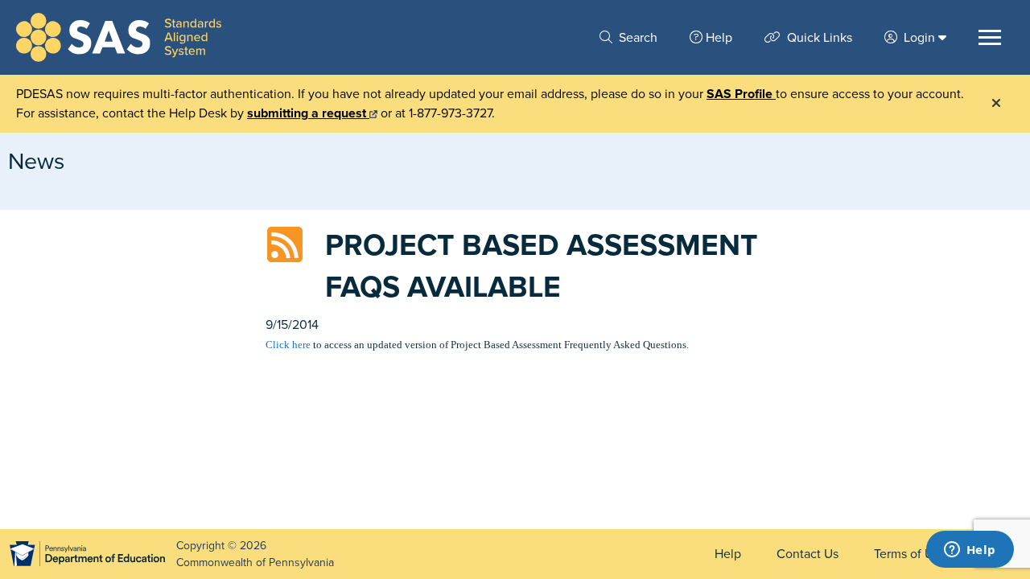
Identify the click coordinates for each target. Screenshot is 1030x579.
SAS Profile (741, 94)
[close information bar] (996, 103)
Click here (288, 345)
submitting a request (308, 113)
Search (636, 38)
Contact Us (807, 554)
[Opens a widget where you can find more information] (969, 551)
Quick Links (818, 38)
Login (919, 38)
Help (719, 38)
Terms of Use (910, 554)
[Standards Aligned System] (118, 37)
